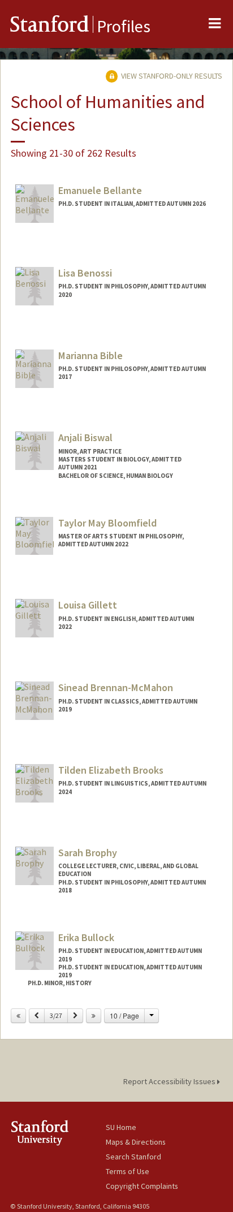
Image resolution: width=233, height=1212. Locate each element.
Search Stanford (133, 1156)
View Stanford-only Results (170, 76)
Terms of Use (127, 1171)
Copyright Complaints (142, 1186)
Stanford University (58, 1132)
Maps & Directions (136, 1142)
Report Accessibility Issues (170, 1081)
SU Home (121, 1127)
